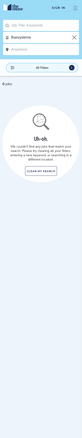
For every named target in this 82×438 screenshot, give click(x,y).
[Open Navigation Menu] (75, 8)
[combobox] (45, 25)
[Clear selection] (75, 37)
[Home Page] (16, 8)
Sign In (58, 8)
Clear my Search (41, 171)
